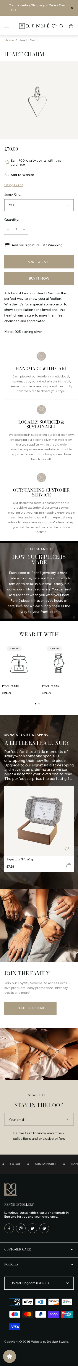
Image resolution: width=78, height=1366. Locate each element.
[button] (35, 703)
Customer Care (17, 1249)
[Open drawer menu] (6, 26)
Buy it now (39, 278)
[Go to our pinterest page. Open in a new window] (44, 1228)
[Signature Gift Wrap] (39, 821)
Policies (11, 1264)
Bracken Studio (57, 1342)
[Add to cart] (69, 865)
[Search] (61, 26)
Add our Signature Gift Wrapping (37, 245)
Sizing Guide (13, 185)
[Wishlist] (54, 26)
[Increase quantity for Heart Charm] (24, 229)
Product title (11, 686)
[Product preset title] (19, 663)
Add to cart (39, 261)
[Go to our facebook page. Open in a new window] (9, 1228)
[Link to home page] (10, 1190)
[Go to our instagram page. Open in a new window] (21, 1228)
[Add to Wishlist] (67, 848)
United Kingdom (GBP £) (29, 1283)
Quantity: (11, 220)
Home (9, 40)
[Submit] (67, 1119)
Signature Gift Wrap (20, 859)
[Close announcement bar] (71, 8)
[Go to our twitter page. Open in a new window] (32, 1228)
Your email (16, 1120)
